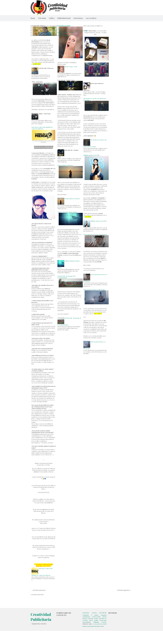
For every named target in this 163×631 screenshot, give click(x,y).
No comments (52, 27)
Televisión (42, 18)
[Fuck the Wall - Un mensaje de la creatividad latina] (60, 318)
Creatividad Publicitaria (41, 617)
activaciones (85, 612)
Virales (102, 626)
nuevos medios (93, 620)
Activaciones (78, 18)
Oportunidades (86, 622)
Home (33, 18)
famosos (84, 618)
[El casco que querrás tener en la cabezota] (86, 274)
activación (59, 29)
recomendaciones (98, 624)
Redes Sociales (84, 30)
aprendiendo (102, 612)
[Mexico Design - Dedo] (60, 66)
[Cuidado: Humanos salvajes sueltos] (60, 261)
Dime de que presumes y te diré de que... (94, 289)
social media (90, 626)
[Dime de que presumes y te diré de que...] (86, 342)
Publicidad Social (63, 18)
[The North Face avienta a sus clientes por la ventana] (86, 140)
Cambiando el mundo (62, 32)
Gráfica (51, 18)
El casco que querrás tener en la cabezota (95, 234)
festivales (59, 35)
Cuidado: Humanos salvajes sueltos (67, 212)
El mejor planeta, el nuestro (65, 165)
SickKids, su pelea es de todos (91, 155)
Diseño (104, 617)
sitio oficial (88, 217)
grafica (96, 618)
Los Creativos (91, 18)
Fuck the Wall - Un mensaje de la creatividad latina (66, 276)
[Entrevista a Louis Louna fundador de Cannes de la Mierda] (35, 568)
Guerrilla (101, 618)
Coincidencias (86, 617)
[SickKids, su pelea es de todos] (86, 221)
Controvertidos (96, 617)
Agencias (61, 30)
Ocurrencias (61, 34)
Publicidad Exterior (99, 622)
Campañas (103, 615)
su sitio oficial (36, 64)
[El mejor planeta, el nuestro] (60, 198)
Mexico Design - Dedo (63, 26)
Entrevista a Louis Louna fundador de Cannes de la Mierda (42, 128)
